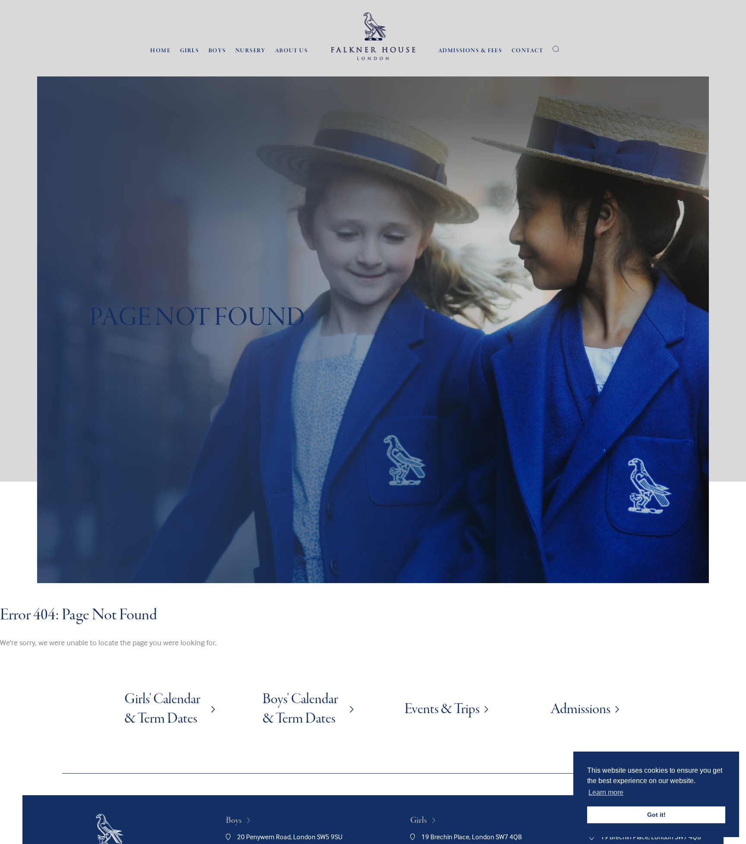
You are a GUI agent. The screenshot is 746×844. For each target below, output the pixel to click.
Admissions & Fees (470, 50)
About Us (291, 50)
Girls (189, 50)
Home (160, 50)
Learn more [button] (605, 792)
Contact (527, 50)
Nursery (250, 50)
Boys (217, 50)
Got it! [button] (656, 814)
